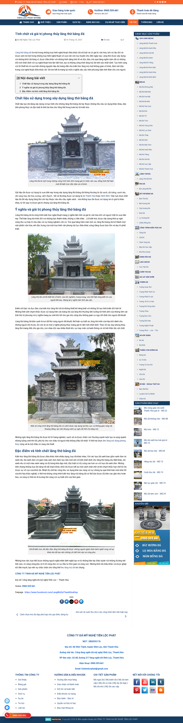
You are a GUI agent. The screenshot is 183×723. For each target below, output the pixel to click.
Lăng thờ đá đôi (145, 179)
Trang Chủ (28, 22)
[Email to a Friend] (71, 601)
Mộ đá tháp (143, 135)
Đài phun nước (144, 252)
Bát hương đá (144, 203)
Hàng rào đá (145, 257)
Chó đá (142, 374)
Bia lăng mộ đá (145, 189)
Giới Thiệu (45, 22)
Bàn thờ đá (143, 199)
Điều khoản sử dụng (66, 693)
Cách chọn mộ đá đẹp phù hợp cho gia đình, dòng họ (43, 614)
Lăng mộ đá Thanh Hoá (148, 43)
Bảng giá (22, 684)
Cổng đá (142, 233)
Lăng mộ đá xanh (146, 58)
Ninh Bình (105, 196)
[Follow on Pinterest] (160, 2)
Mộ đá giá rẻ (144, 159)
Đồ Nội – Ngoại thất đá (149, 384)
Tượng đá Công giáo (147, 306)
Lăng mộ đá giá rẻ (146, 53)
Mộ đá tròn (143, 121)
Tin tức (133, 22)
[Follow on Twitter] (157, 2)
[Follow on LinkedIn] (162, 2)
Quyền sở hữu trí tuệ (66, 703)
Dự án (20, 698)
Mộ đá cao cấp (145, 164)
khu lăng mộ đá (68, 567)
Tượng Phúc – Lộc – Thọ (148, 330)
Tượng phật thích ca (147, 292)
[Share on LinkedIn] (81, 601)
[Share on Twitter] (66, 601)
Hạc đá (142, 379)
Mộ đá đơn (143, 140)
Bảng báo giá (92, 22)
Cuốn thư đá (145, 272)
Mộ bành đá (111, 679)
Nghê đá (142, 369)
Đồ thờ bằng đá (146, 194)
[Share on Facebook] (62, 601)
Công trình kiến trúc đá (150, 228)
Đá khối (142, 345)
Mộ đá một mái (145, 92)
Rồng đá (142, 355)
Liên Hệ (160, 22)
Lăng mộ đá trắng (146, 63)
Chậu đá (142, 399)
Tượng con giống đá (148, 350)
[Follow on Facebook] (155, 2)
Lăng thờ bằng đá (23, 52)
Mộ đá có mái (105, 683)
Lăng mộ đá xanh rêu (147, 48)
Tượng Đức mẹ (145, 321)
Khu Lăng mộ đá (146, 38)
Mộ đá (142, 82)
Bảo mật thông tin (65, 708)
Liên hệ (21, 708)
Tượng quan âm (145, 287)
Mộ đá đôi (143, 111)
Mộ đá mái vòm (145, 145)
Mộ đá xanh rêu (145, 150)
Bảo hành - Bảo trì (65, 698)
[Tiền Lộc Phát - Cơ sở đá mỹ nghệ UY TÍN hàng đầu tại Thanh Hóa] (28, 12)
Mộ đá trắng (144, 154)
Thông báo (146, 22)
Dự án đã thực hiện (115, 22)
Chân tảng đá (144, 242)
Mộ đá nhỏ (98, 686)
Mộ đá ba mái (144, 101)
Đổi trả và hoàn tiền (66, 689)
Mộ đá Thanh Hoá (146, 169)
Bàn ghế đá (143, 389)
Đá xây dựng (145, 335)
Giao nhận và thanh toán (68, 684)
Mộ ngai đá (99, 679)
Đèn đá (142, 213)
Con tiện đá (143, 267)
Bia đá (142, 184)
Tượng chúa (143, 311)
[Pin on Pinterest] (76, 601)
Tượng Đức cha (145, 316)
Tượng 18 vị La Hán (146, 301)
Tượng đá (143, 282)
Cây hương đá (144, 208)
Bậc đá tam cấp (145, 247)
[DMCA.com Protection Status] (53, 719)
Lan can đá (144, 262)
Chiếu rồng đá (144, 223)
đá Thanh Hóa (89, 196)
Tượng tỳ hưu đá (145, 365)
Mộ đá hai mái (144, 97)
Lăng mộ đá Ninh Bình (147, 77)
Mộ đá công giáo (146, 126)
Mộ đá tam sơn (145, 106)
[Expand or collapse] (79, 78)
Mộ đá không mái (146, 87)
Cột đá (141, 237)
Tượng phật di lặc (146, 297)
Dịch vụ (76, 22)
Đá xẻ (141, 340)
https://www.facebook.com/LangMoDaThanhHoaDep (51, 592)
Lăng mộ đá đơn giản (147, 67)
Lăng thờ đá (144, 174)
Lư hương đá (144, 218)
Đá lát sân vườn (146, 277)
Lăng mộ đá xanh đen (147, 72)
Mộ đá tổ (142, 116)
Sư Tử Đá (142, 360)
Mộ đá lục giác (145, 130)
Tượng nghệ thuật (146, 326)
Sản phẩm (62, 22)
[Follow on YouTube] (165, 2)
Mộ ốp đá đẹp (119, 683)
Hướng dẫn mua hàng (67, 679)
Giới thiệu (22, 679)
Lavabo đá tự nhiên (147, 394)
